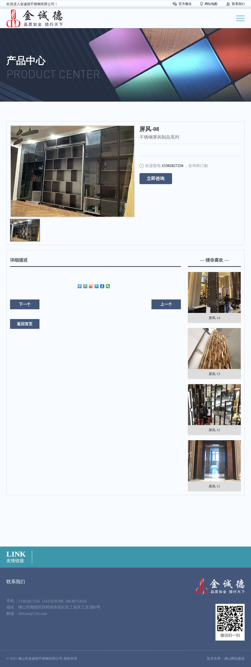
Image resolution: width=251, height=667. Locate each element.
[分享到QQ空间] (85, 286)
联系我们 (238, 4)
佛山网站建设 (234, 658)
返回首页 (25, 324)
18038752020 (76, 601)
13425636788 (52, 601)
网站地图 (211, 4)
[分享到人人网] (102, 286)
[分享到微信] (108, 286)
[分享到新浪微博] (91, 286)
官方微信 (185, 4)
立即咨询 (155, 178)
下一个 (25, 304)
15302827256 (29, 601)
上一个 (166, 304)
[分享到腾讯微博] (97, 286)
